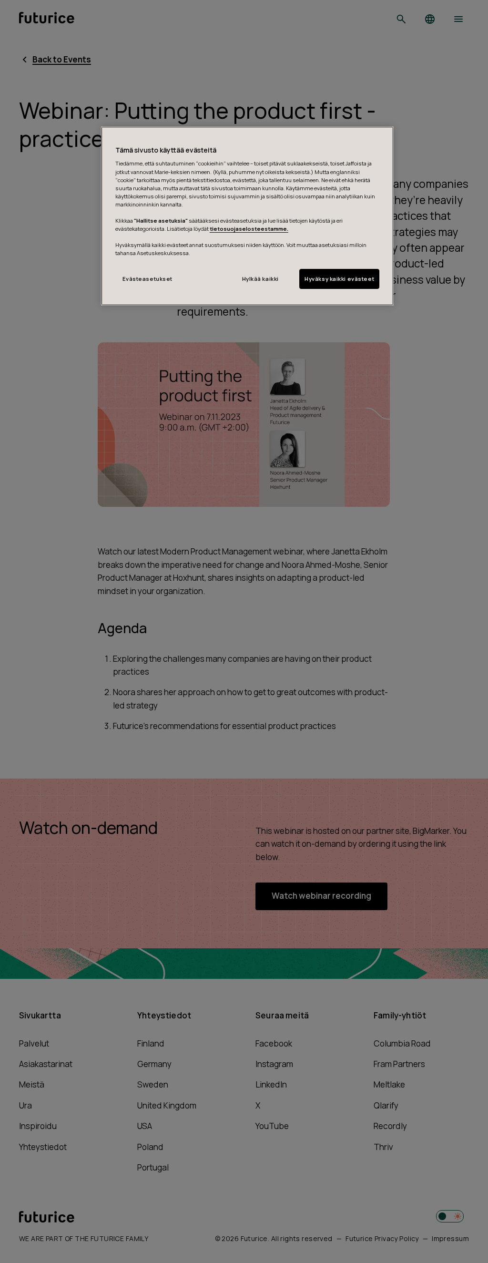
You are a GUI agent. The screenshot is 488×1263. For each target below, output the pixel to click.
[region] (247, 216)
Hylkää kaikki (260, 278)
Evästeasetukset (147, 278)
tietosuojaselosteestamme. (249, 228)
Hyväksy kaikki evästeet (339, 278)
